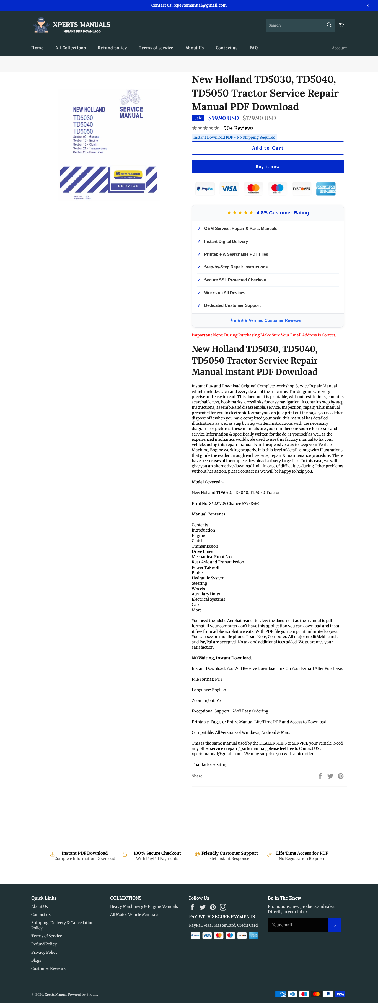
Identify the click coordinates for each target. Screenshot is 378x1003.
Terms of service (156, 47)
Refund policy (112, 47)
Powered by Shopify (83, 994)
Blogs (36, 960)
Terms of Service (46, 936)
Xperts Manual (55, 994)
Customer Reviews (48, 968)
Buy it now (268, 166)
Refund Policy (44, 944)
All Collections (70, 47)
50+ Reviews (239, 128)
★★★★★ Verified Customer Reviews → (268, 320)
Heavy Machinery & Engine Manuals (144, 906)
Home (37, 47)
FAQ (254, 47)
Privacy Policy (44, 952)
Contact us (227, 47)
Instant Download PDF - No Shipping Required (234, 137)
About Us (194, 47)
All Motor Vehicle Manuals (134, 914)
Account (339, 48)
